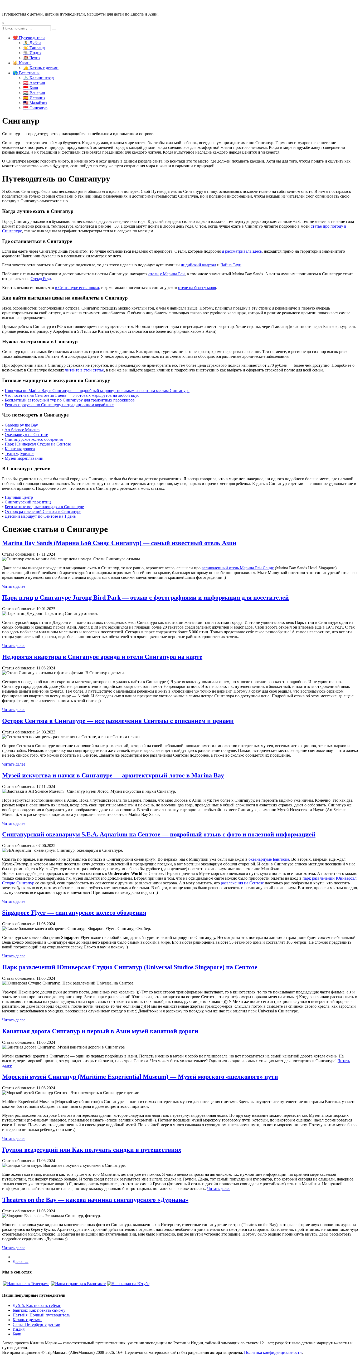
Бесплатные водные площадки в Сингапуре (44, 506)
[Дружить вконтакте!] (78, 1283)
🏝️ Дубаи (32, 43)
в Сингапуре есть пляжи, (77, 287)
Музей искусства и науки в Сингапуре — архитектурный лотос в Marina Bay (113, 775)
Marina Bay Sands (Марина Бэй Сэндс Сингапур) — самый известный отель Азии (119, 543)
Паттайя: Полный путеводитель (41, 1315)
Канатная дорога (20, 449)
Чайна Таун (231, 265)
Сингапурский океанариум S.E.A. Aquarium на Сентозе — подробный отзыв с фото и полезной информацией (158, 834)
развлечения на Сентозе (242, 883)
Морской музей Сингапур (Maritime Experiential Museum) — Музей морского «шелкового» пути (140, 1076)
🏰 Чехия (31, 58)
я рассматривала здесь (242, 251)
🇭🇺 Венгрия (34, 93)
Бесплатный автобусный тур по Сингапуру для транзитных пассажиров (70, 400)
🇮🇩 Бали (30, 88)
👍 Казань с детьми (41, 68)
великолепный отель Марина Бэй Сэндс (238, 568)
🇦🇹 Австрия (34, 83)
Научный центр (19, 497)
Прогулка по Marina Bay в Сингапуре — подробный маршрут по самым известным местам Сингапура (97, 390)
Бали (17, 1334)
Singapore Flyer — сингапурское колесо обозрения (74, 912)
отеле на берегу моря (197, 287)
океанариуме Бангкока (269, 859)
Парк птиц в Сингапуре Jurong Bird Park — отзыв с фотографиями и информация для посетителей (145, 597)
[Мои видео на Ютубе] (128, 1283)
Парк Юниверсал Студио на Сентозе (38, 444)
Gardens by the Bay (21, 425)
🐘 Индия (32, 53)
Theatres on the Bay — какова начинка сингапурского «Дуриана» (95, 1199)
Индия (19, 1329)
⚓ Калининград (38, 78)
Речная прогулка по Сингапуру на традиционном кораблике (59, 405)
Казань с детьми (27, 1319)
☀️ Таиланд (34, 48)
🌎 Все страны (26, 73)
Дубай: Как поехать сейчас (37, 1305)
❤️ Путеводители (29, 38)
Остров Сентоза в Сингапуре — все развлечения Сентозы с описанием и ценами (118, 720)
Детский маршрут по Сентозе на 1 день (40, 516)
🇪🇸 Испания (34, 98)
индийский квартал (198, 265)
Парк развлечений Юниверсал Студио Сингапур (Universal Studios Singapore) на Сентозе (129, 967)
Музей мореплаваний (24, 458)
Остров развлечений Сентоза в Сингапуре (43, 511)
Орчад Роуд (41, 278)
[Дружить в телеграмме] (26, 1283)
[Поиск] (54, 29)
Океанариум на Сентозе (26, 434)
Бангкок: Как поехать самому (39, 1310)
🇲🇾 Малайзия (35, 103)
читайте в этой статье (84, 370)
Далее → (20, 1261)
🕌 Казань (22, 63)
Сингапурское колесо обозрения (34, 439)
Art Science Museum (22, 430)
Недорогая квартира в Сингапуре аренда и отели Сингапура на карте (102, 656)
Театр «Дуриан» (19, 453)
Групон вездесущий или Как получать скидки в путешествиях (91, 1149)
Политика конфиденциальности (273, 1352)
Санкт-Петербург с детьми (36, 1324)
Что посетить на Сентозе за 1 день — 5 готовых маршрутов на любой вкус (72, 395)
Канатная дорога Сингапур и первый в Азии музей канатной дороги (100, 1031)
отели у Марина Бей (166, 274)
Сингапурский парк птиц (28, 502)
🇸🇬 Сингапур (35, 108)
